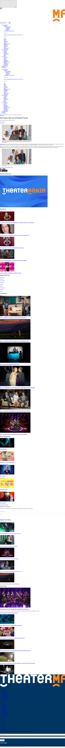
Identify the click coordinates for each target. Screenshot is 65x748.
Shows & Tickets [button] (4, 69)
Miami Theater (4, 694)
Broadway (9, 26)
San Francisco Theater (5, 696)
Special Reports (6, 99)
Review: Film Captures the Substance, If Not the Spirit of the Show (9, 558)
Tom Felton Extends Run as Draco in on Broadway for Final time (10, 533)
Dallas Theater (4, 709)
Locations (5, 25)
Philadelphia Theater (5, 695)
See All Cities (6, 48)
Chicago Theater (4, 691)
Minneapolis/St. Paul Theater (6, 698)
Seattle (5, 47)
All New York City (20, 34)
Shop (2, 726)
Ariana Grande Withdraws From (8, 546)
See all (1, 295)
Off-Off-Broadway (15, 34)
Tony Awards (4, 67)
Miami (5, 42)
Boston (5, 38)
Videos (5, 55)
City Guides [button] (4, 56)
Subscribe (2, 740)
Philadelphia (6, 44)
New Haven (5, 65)
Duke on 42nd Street (34, 144)
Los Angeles (6, 57)
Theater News (4, 703)
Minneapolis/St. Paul (7, 43)
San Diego (5, 45)
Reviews (5, 51)
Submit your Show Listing (10, 75)
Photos (5, 54)
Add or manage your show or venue (7, 728)
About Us (3, 729)
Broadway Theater (5, 690)
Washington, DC (6, 63)
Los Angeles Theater (5, 710)
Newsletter (3, 66)
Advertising (3, 727)
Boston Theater (4, 692)
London (3, 721)
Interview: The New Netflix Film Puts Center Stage (11, 571)
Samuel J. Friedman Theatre (4, 464)
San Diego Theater (5, 713)
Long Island (5, 41)
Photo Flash (2, 115)
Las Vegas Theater (4, 693)
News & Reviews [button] (4, 49)
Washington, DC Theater (5, 716)
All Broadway (8, 28)
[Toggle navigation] (1, 8)
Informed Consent (2, 144)
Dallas (5, 40)
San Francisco (6, 46)
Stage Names (4, 725)
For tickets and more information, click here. (6, 167)
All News (3, 717)
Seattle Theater (4, 697)
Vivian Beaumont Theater (4, 504)
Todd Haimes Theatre (3, 491)
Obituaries (5, 53)
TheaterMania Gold (5, 111)
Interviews (5, 52)
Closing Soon (8, 29)
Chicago (5, 39)
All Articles (5, 50)
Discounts (7, 30)
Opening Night (4, 705)
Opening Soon (8, 27)
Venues (5, 75)
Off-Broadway (9, 34)
